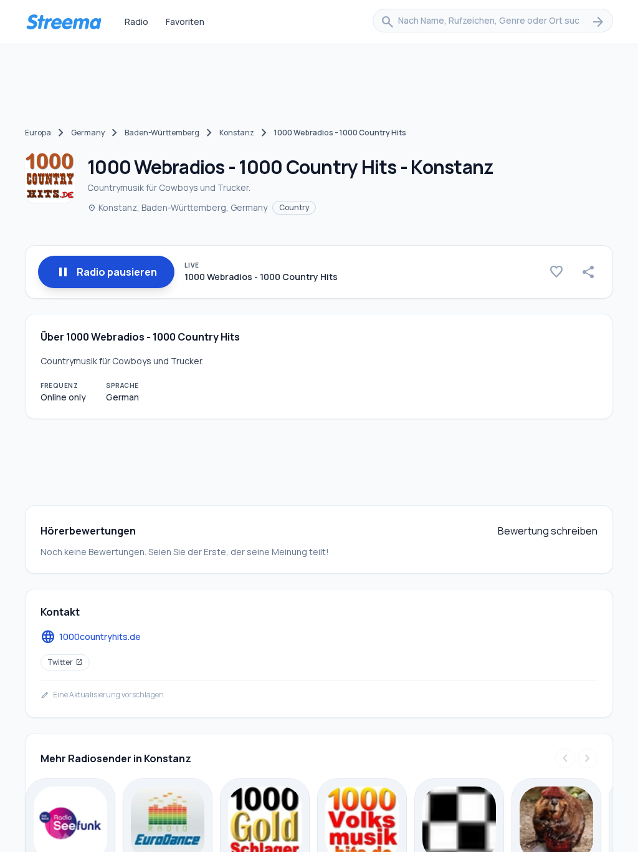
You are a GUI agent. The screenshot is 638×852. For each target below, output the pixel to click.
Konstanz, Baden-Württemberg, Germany (177, 207)
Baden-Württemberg (162, 132)
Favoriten (185, 21)
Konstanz (236, 132)
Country (294, 207)
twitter (65, 662)
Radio (136, 21)
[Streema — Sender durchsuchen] (63, 22)
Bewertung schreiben (548, 531)
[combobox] (493, 22)
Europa (38, 132)
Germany (88, 132)
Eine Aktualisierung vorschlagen (102, 695)
